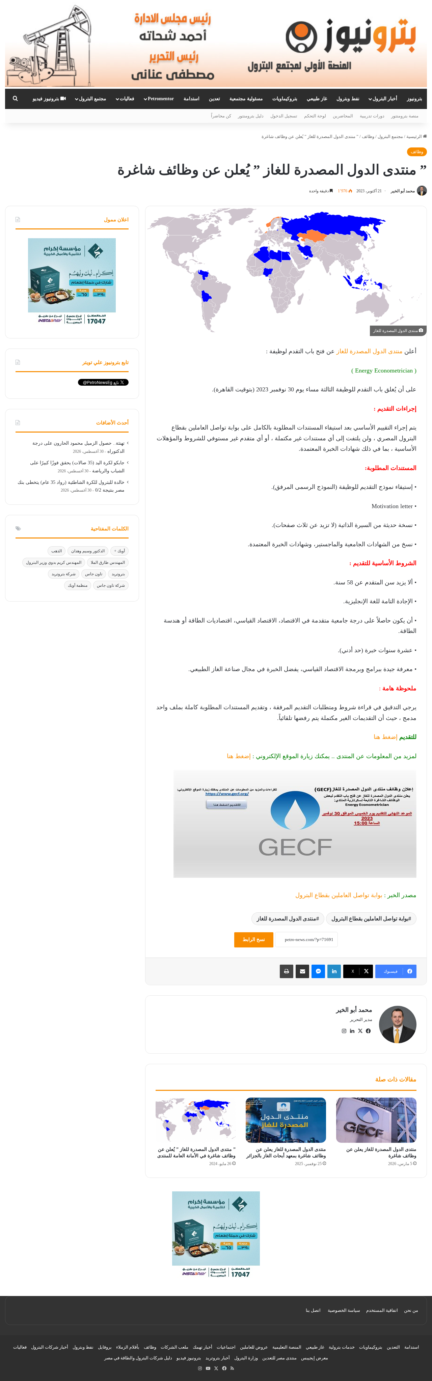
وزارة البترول (246, 1357)
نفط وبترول (347, 98)
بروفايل (105, 1347)
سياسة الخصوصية (344, 1310)
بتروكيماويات (284, 98)
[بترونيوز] (216, 44)
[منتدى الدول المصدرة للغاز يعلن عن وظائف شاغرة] (376, 1120)
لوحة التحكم (315, 115)
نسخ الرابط (254, 939)
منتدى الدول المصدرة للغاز (369, 351)
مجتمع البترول (92, 98)
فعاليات (127, 98)
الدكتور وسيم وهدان (88, 551)
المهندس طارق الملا (108, 562)
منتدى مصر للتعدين (279, 1357)
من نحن (411, 1310)
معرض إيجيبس (314, 1357)
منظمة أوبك (77, 585)
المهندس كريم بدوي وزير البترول (53, 562)
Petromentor (161, 98)
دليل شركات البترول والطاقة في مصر (138, 1357)
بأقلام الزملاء (127, 1347)
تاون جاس (93, 574)
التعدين (393, 1347)
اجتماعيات (226, 1347)
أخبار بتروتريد (218, 1357)
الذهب (56, 551)
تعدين (214, 98)
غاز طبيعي (317, 98)
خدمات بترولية (342, 1347)
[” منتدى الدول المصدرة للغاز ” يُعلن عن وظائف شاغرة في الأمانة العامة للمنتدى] (196, 1120)
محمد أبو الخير (403, 191)
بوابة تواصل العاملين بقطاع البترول (338, 895)
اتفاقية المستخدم (382, 1310)
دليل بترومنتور (251, 115)
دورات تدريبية (372, 115)
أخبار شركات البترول (49, 1347)
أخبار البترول (385, 98)
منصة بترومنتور (404, 115)
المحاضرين (343, 115)
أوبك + (119, 551)
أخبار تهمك (202, 1347)
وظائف (368, 136)
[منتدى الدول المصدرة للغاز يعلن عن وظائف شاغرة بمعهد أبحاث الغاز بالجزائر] (286, 1120)
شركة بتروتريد (64, 574)
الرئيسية (414, 136)
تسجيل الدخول (283, 115)
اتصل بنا (313, 1310)
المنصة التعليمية (286, 1347)
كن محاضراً (221, 115)
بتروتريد (118, 574)
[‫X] (360, 1031)
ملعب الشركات (174, 1347)
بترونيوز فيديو (46, 98)
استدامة (191, 98)
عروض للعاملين (254, 1347)
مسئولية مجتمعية (246, 98)
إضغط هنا (386, 737)
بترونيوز (414, 98)
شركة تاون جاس (111, 585)
